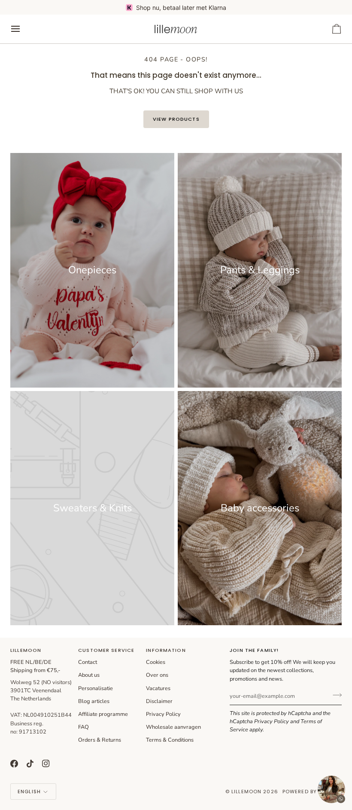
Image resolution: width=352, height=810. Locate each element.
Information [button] (165, 650)
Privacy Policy (271, 721)
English (29, 791)
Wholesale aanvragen (173, 727)
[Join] (335, 695)
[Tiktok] (30, 763)
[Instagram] (46, 763)
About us (89, 675)
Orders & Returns (99, 740)
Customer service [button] (106, 650)
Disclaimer (159, 701)
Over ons (157, 675)
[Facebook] (14, 763)
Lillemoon (246, 791)
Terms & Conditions (170, 740)
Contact (87, 662)
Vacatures (158, 688)
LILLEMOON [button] (25, 650)
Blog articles (93, 701)
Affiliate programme (103, 714)
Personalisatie (95, 688)
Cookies (155, 662)
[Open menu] (23, 29)
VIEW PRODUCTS (176, 119)
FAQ (83, 727)
